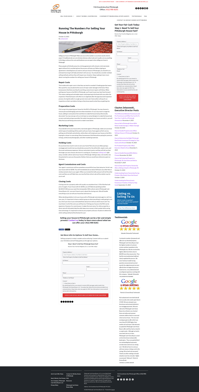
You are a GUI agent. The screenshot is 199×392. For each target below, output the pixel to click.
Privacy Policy (54, 385)
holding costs (102, 152)
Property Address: (68, 252)
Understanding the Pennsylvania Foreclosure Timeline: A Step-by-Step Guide (126, 183)
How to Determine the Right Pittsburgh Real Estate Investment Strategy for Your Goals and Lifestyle (127, 140)
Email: (88, 266)
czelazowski (64, 39)
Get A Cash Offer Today (106, 1)
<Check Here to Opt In (69, 283)
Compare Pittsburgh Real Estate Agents (114, 16)
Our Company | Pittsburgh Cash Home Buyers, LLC (132, 1)
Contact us (73, 220)
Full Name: (66, 260)
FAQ (145, 16)
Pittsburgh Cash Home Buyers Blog (72, 386)
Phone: (65, 273)
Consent (65, 281)
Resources (69, 380)
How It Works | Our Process (86, 16)
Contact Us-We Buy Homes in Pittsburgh (132, 20)
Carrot (113, 389)
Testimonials (137, 16)
